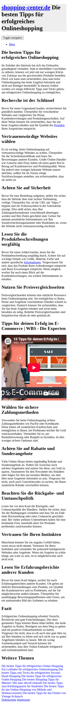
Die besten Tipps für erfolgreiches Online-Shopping (32, 666)
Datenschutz (9, 699)
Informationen (32, 262)
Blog (12, 44)
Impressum (23, 699)
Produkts (59, 125)
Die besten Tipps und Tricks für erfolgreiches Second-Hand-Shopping (32, 673)
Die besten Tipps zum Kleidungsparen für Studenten (32, 684)
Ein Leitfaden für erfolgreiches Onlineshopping (30, 669)
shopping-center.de (26, 7)
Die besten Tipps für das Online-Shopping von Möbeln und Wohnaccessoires (33, 690)
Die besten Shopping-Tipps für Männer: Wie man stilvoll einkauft (30, 681)
